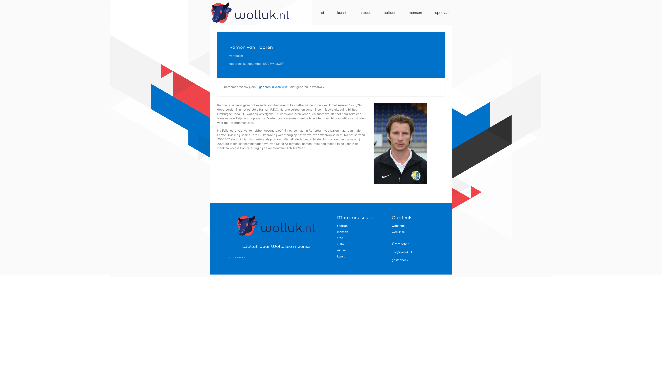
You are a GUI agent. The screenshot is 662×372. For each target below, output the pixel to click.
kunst (341, 256)
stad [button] (320, 13)
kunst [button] (342, 13)
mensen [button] (415, 13)
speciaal (342, 226)
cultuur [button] (390, 13)
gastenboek (400, 260)
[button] (219, 193)
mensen (342, 232)
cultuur (342, 244)
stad (340, 238)
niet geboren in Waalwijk (307, 87)
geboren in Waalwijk (273, 87)
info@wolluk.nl (402, 252)
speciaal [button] (442, 13)
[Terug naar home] (250, 13)
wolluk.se (398, 232)
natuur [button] (365, 13)
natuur (341, 250)
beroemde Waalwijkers (240, 87)
